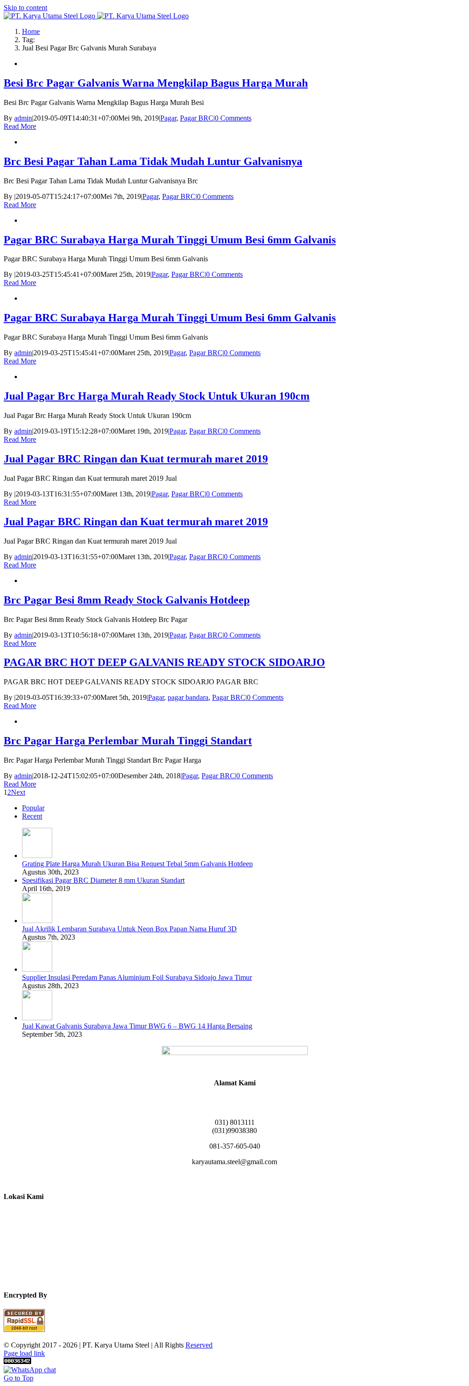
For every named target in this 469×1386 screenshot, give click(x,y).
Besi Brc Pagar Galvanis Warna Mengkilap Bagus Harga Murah (156, 83)
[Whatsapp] (245, 1178)
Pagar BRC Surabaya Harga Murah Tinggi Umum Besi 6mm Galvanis (170, 240)
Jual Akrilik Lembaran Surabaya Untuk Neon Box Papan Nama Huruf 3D (129, 929)
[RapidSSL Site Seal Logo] (24, 1329)
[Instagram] (223, 1178)
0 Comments (233, 118)
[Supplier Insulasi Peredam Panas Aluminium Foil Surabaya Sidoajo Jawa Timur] (37, 969)
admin (23, 118)
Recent (32, 816)
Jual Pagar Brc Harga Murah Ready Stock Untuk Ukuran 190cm (157, 396)
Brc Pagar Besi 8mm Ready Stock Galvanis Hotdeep (127, 600)
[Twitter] (256, 1178)
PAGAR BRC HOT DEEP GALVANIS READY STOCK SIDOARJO (164, 662)
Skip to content (25, 7)
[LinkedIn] (234, 1178)
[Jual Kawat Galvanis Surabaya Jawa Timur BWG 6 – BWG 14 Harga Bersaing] (37, 1018)
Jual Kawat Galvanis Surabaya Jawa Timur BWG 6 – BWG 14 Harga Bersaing (137, 1026)
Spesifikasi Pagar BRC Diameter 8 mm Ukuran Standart (103, 880)
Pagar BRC (196, 118)
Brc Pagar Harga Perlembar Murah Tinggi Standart (128, 741)
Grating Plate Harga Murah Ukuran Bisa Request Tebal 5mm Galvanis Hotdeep (137, 864)
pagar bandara (188, 697)
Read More (20, 126)
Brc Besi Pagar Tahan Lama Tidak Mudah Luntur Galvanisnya (153, 161)
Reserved (199, 1345)
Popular (33, 808)
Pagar (168, 118)
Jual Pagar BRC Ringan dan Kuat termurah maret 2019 (136, 459)
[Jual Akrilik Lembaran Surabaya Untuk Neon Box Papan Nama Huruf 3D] (37, 920)
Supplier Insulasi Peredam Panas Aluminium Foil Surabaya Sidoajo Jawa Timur (137, 977)
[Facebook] (212, 1178)
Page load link (24, 1353)
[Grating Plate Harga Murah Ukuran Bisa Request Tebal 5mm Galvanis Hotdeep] (37, 855)
